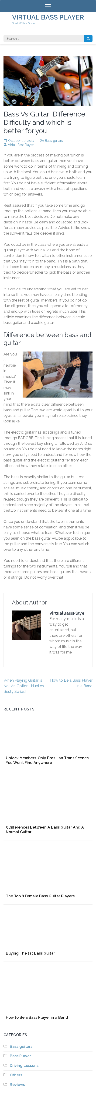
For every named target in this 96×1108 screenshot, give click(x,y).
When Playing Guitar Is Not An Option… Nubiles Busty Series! (23, 686)
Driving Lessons (24, 1065)
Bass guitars (54, 141)
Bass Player (20, 1056)
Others (16, 1075)
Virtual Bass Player (48, 17)
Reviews (17, 1084)
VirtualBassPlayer (21, 145)
